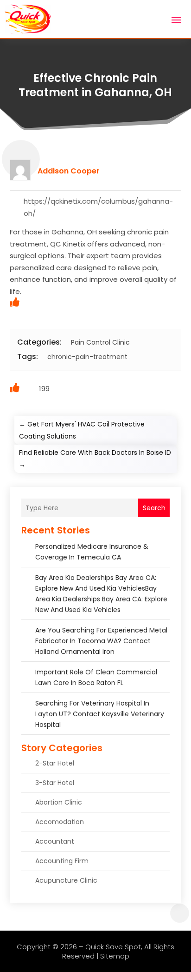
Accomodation (59, 821)
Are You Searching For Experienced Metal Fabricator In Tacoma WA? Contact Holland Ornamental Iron (101, 641)
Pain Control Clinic (100, 342)
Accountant (54, 841)
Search (154, 508)
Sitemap (114, 956)
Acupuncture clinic (66, 880)
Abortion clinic (58, 802)
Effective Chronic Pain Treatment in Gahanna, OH (95, 85)
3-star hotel (54, 782)
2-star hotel (54, 763)
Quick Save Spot (113, 947)
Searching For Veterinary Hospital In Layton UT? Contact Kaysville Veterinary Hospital (99, 714)
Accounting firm (62, 860)
